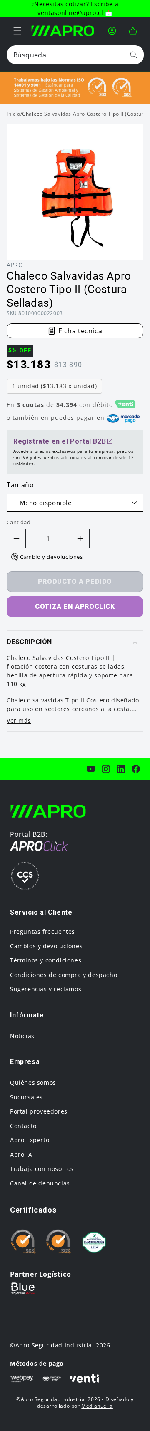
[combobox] (75, 54)
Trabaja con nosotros (42, 1169)
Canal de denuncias (40, 1183)
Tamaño (20, 484)
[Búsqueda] (134, 54)
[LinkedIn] (121, 769)
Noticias (22, 1036)
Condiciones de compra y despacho (63, 975)
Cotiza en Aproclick (75, 606)
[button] (18, 31)
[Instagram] (106, 769)
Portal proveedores (39, 1111)
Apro (15, 265)
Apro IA (21, 1154)
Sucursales (26, 1097)
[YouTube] (91, 769)
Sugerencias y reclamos (45, 989)
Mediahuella (97, 1405)
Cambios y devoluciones (46, 946)
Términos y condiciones (45, 960)
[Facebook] (136, 769)
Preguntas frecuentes (42, 931)
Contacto (23, 1126)
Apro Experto (29, 1140)
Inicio (13, 113)
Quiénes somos (33, 1082)
